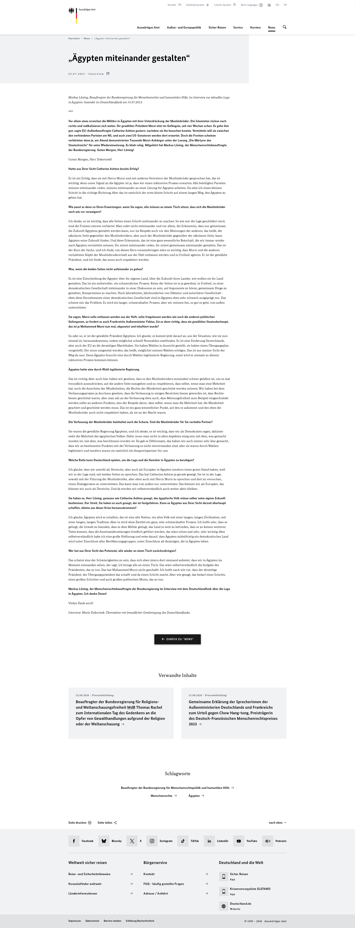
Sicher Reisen (217, 27)
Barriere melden (112, 920)
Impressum (74, 920)
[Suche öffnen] (285, 27)
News (271, 28)
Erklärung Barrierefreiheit (140, 920)
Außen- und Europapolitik (184, 27)
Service (238, 27)
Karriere (255, 27)
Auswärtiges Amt (148, 27)
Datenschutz (92, 920)
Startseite (74, 38)
